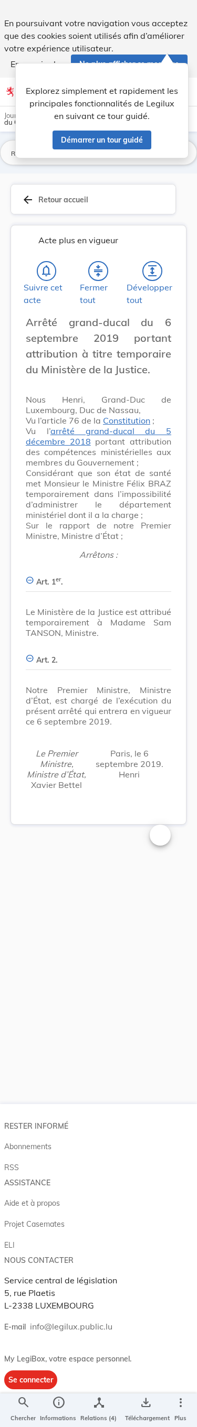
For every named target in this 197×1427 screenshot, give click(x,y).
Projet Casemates (34, 1224)
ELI (9, 1245)
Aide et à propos (32, 1203)
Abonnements (27, 1146)
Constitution (126, 420)
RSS (11, 1167)
